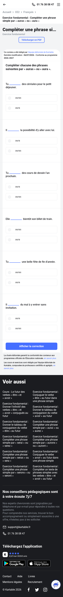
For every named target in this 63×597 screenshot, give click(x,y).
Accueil (7, 12)
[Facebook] (28, 589)
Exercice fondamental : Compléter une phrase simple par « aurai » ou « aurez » (46, 426)
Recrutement (35, 582)
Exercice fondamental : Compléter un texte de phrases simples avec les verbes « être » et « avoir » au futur (46, 472)
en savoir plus (50, 358)
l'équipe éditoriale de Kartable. (41, 52)
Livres (31, 576)
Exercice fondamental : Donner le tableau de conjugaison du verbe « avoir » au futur (46, 411)
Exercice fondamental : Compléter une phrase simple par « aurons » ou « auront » (46, 441)
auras (18, 97)
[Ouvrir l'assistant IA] (55, 584)
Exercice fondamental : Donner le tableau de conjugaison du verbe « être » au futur (16, 426)
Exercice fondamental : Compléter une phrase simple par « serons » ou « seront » (16, 471)
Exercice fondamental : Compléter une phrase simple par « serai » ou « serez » (16, 441)
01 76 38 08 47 (45, 4)
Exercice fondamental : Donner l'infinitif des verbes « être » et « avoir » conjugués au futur (16, 410)
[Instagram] (45, 589)
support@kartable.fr (19, 527)
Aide (19, 576)
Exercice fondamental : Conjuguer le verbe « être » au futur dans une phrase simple (46, 396)
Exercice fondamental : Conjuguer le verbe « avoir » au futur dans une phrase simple (46, 456)
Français (28, 12)
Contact (7, 576)
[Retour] (6, 4)
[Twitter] (36, 589)
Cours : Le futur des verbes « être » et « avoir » (14, 395)
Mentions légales (12, 582)
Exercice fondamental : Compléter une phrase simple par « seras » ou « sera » (16, 456)
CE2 (17, 12)
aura (17, 108)
